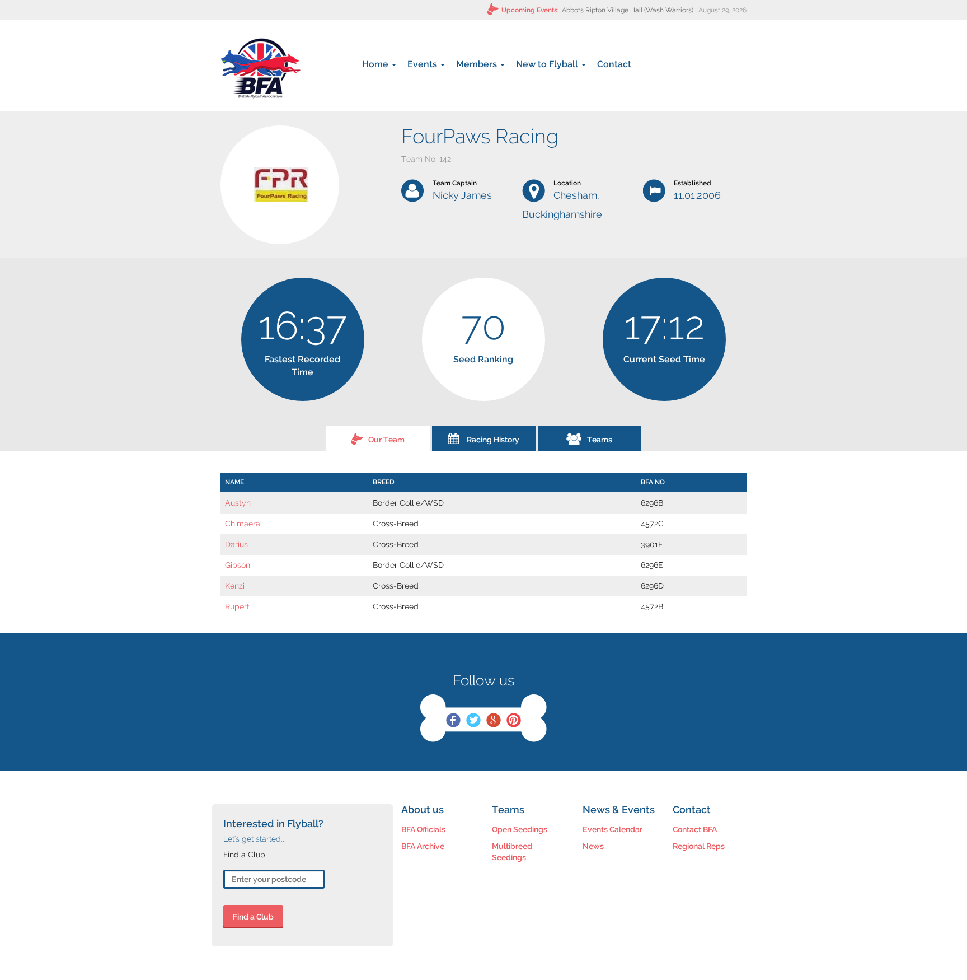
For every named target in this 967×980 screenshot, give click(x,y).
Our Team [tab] (386, 439)
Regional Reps (699, 846)
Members (477, 64)
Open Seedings (519, 829)
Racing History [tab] (493, 439)
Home (376, 64)
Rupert (237, 606)
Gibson (237, 565)
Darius (236, 544)
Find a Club (253, 916)
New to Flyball (548, 64)
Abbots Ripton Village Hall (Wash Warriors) (627, 10)
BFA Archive (422, 846)
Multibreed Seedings (512, 852)
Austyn (238, 502)
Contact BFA (695, 829)
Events (423, 64)
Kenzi (235, 585)
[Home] (260, 68)
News (593, 846)
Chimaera (242, 523)
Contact (614, 64)
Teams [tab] (599, 439)
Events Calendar (612, 829)
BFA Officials (423, 829)
